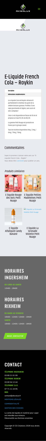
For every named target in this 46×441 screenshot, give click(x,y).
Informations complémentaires (16, 94)
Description (11, 91)
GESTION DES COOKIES (14, 408)
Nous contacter (15, 336)
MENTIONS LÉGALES (13, 399)
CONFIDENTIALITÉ (12, 404)
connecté (20, 161)
